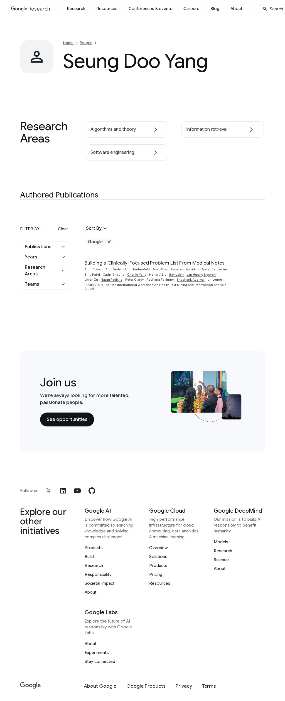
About (236, 8)
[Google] (30, 686)
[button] (45, 247)
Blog (214, 8)
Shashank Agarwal (191, 280)
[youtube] (77, 490)
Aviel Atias (160, 269)
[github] (92, 490)
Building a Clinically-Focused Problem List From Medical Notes (155, 263)
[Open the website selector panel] (54, 9)
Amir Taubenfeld (137, 269)
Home (68, 43)
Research (76, 8)
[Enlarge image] (48, 68)
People (86, 43)
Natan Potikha (111, 280)
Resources (106, 8)
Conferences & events (150, 8)
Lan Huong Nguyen (201, 275)
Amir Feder (113, 269)
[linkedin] (63, 490)
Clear (63, 228)
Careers (191, 8)
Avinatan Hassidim (185, 269)
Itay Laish (176, 275)
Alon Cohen (94, 269)
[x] (48, 490)
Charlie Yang (136, 275)
